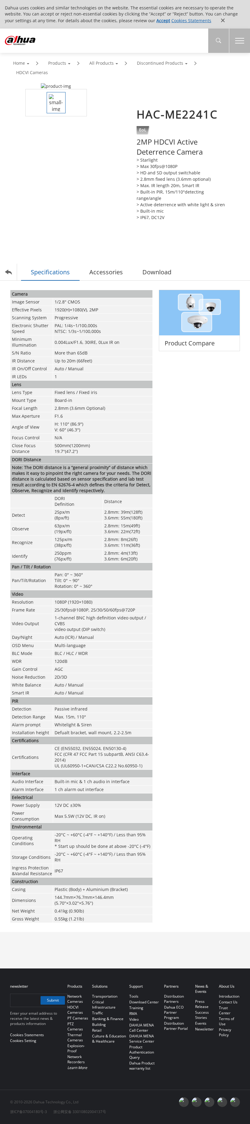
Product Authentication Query (141, 1052)
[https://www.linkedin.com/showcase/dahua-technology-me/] (222, 1102)
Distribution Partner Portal (176, 1026)
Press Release (202, 1004)
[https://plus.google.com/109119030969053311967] (197, 1102)
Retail (97, 1030)
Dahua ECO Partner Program (174, 1012)
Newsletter (204, 1029)
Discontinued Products (160, 63)
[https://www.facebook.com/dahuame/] (235, 1102)
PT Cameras (77, 1018)
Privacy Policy (225, 1032)
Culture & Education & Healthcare (109, 1038)
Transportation (104, 996)
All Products (101, 63)
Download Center (144, 1002)
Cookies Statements (191, 20)
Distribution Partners (174, 999)
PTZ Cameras (75, 1026)
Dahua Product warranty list (142, 1066)
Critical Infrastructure (104, 1004)
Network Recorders (76, 1059)
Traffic (97, 1013)
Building (99, 1024)
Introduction (229, 996)
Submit (53, 1000)
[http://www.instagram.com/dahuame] (209, 1102)
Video (134, 1019)
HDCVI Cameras (32, 72)
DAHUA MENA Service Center (141, 1038)
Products (57, 63)
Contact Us (228, 1002)
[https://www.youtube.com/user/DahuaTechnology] (184, 1102)
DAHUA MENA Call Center (141, 1028)
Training (136, 1007)
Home (19, 63)
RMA (133, 1013)
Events (200, 1023)
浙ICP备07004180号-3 (28, 1111)
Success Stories (202, 1015)
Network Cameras (75, 999)
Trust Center (224, 1010)
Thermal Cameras (75, 1037)
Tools (133, 996)
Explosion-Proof (76, 1048)
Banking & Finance (107, 1018)
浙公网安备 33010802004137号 (79, 1111)
